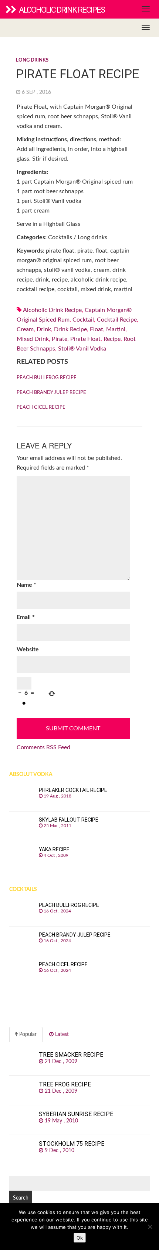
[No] (149, 1226)
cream (25, 329)
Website (28, 649)
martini (115, 329)
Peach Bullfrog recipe (47, 377)
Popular (27, 1034)
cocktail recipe (117, 320)
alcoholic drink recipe (52, 310)
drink (44, 329)
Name (26, 585)
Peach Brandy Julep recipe (51, 392)
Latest (61, 1034)
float (96, 329)
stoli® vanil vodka (82, 349)
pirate (59, 339)
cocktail (83, 320)
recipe (112, 339)
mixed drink (33, 339)
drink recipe (70, 329)
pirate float (85, 339)
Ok (80, 1238)
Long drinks (32, 60)
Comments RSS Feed (43, 747)
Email (26, 617)
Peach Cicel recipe (41, 407)
